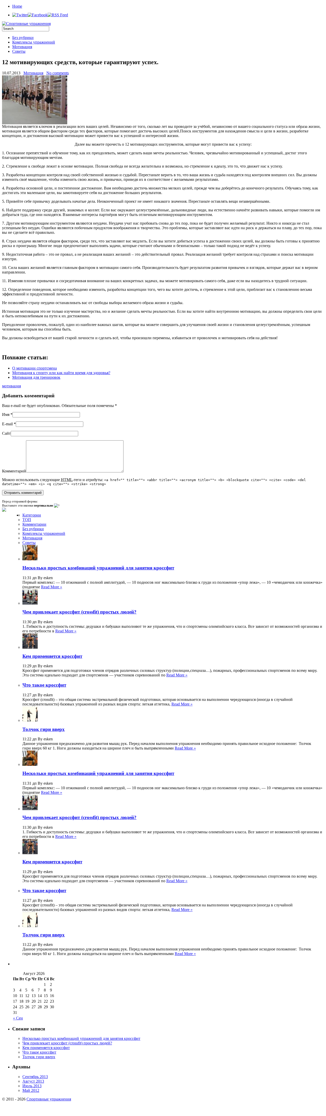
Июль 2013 (32, 1086)
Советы (18, 51)
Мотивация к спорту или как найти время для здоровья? (61, 373)
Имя (5, 414)
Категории (31, 515)
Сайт (6, 433)
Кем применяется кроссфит (52, 656)
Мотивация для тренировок (36, 377)
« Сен (18, 1018)
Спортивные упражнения (48, 1099)
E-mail (7, 424)
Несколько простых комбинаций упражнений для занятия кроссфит (98, 567)
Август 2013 (33, 1081)
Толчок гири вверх (43, 729)
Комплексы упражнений (33, 42)
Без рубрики (23, 37)
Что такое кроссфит (44, 685)
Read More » (51, 587)
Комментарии (34, 524)
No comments (57, 73)
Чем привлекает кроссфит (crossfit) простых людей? (79, 612)
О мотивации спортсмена (34, 368)
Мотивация (22, 47)
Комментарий (14, 471)
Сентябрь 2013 (35, 1076)
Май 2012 (30, 1090)
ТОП (26, 520)
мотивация (11, 386)
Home (17, 6)
